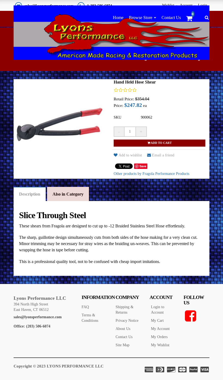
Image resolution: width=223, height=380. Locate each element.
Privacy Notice (127, 321)
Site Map (122, 345)
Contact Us (171, 17)
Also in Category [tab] (67, 194)
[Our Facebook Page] (196, 316)
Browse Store (140, 17)
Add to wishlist (130, 155)
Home (118, 17)
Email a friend (163, 155)
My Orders (159, 337)
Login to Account (157, 309)
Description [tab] (29, 194)
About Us (123, 329)
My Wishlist (160, 345)
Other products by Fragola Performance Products (151, 174)
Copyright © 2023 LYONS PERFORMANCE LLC (59, 366)
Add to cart (161, 142)
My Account (160, 329)
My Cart (157, 321)
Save (143, 166)
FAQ (85, 307)
